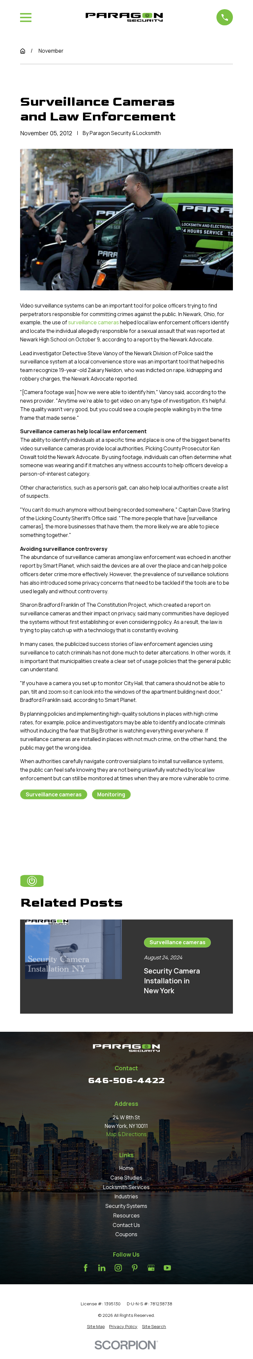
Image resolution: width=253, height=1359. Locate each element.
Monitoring (111, 794)
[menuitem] (96, 1326)
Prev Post (54, 826)
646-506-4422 (126, 1080)
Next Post (102, 826)
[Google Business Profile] (151, 1267)
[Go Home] (22, 51)
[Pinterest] (134, 1267)
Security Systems (126, 1206)
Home (126, 1168)
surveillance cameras (93, 322)
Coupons (126, 1234)
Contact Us (126, 1225)
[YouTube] (167, 1267)
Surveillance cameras (54, 794)
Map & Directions (126, 1134)
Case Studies (126, 1177)
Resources (126, 1215)
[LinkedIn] (101, 1267)
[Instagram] (118, 1267)
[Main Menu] (25, 17)
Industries (126, 1196)
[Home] (124, 17)
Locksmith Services (126, 1187)
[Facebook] (85, 1267)
